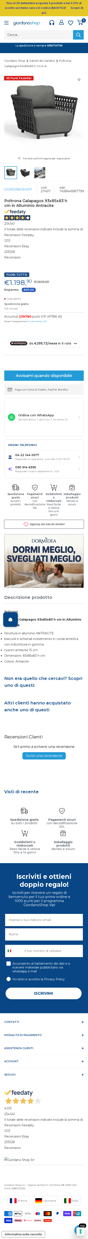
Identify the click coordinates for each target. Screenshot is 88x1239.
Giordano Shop (15, 60)
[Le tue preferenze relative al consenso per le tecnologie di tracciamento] (80, 1231)
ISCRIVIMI (43, 993)
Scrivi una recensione (44, 756)
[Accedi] (61, 22)
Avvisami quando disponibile (44, 375)
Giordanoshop (18, 189)
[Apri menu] (6, 23)
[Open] (10, 619)
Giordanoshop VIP (37, 321)
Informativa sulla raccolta (23, 1234)
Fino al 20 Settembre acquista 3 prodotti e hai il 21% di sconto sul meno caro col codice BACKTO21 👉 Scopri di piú (44, 8)
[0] (80, 22)
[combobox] (13, 951)
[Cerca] (78, 35)
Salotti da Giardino (42, 60)
